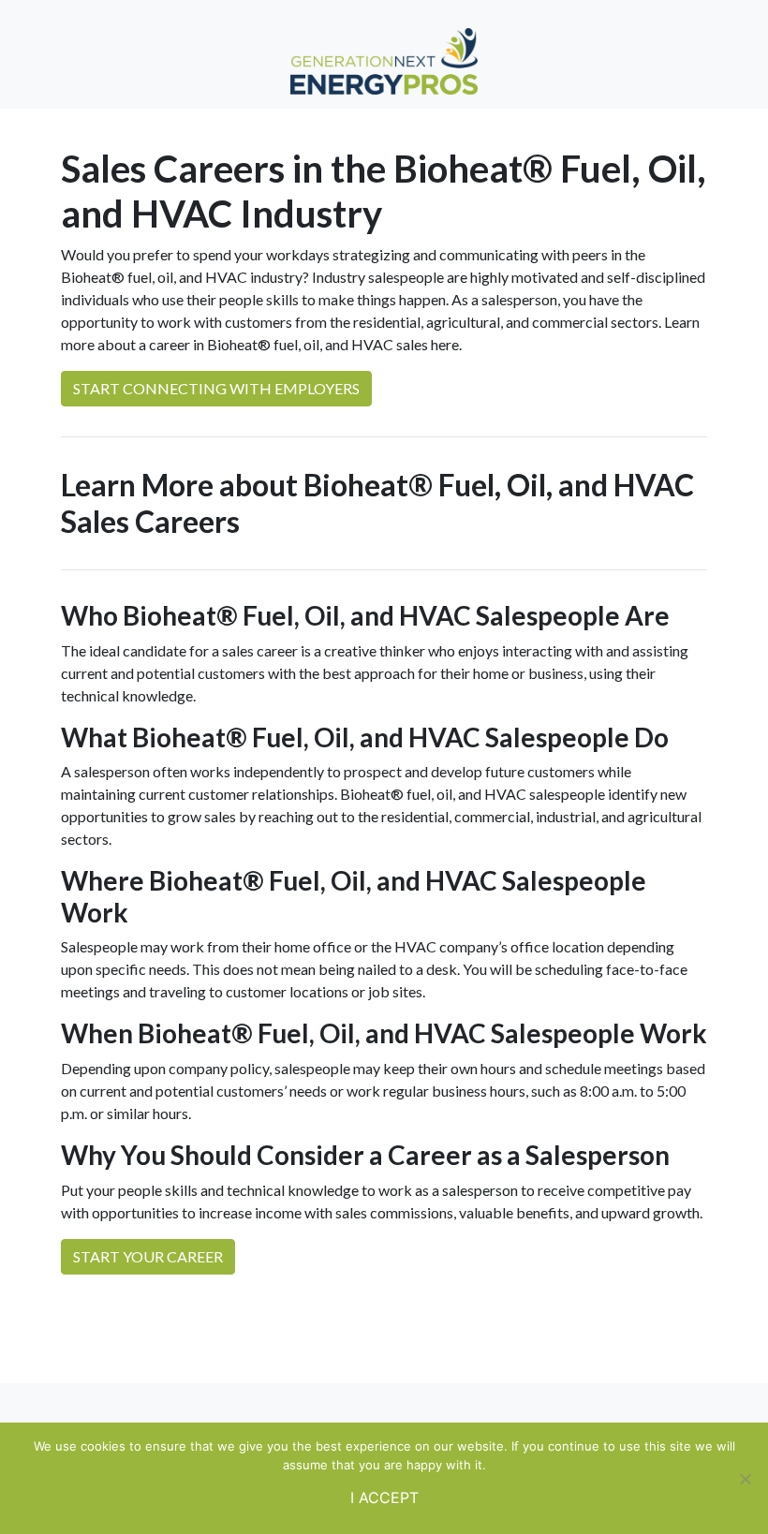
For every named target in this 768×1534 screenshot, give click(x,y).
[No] (744, 1478)
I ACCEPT (384, 1497)
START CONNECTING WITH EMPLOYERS (216, 388)
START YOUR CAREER (148, 1256)
